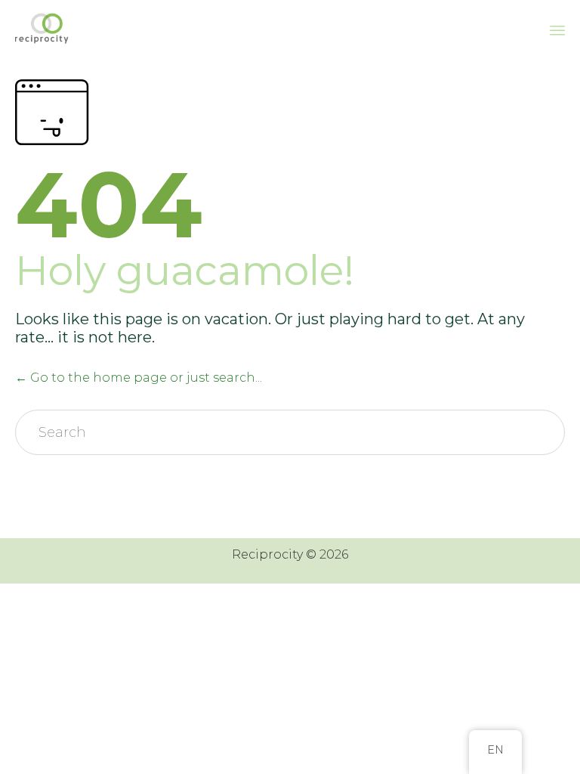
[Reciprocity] (43, 28)
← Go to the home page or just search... (138, 377)
